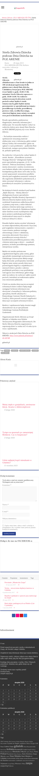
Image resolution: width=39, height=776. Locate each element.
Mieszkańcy (16, 751)
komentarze (24, 578)
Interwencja (3, 749)
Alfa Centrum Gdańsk (14, 741)
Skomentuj (9, 69)
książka (25, 749)
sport (7, 756)
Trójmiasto (4, 763)
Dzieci (7, 350)
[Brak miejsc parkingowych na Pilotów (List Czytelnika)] (2, 603)
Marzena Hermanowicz (6, 751)
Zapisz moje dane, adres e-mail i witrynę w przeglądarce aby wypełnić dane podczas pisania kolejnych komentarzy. (19, 527)
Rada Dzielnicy (18, 754)
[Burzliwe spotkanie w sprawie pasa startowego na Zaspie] (2, 596)
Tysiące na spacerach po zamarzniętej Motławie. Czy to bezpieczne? (17, 433)
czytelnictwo (23, 743)
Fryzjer (33, 743)
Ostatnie (5, 578)
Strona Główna (7, 18)
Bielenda (22, 741)
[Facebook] (13, 615)
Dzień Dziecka (25, 350)
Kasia (7, 63)
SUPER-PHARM (11, 758)
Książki (29, 749)
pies (28, 751)
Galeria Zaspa (9, 746)
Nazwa (5, 504)
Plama (36, 751)
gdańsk (35, 350)
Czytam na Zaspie (13, 743)
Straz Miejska (15, 756)
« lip (1, 705)
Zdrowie (11, 766)
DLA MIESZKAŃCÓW (22, 18)
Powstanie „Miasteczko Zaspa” (15, 582)
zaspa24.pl (4, 766)
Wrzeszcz (18, 763)
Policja (3, 754)
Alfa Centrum (4, 741)
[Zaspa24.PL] (19, 8)
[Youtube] (21, 615)
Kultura (33, 749)
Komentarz (6, 485)
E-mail (5, 511)
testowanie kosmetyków (29, 760)
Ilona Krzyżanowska (29, 746)
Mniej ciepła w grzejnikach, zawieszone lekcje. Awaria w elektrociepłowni (18, 405)
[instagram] (25, 615)
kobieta (10, 749)
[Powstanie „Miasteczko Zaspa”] (2, 583)
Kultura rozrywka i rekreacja (15, 66)
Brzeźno (27, 741)
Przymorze (10, 754)
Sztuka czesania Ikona (25, 758)
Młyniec (24, 751)
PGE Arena (5, 353)
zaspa (29, 763)
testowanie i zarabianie (15, 760)
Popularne (13, 578)
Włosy (23, 763)
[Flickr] (17, 615)
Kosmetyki (19, 749)
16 (18, 585)
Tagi (32, 578)
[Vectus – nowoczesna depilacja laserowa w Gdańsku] (2, 588)
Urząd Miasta (11, 763)
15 (17, 592)
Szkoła (17, 758)
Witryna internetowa (9, 518)
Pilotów (32, 751)
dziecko (14, 350)
